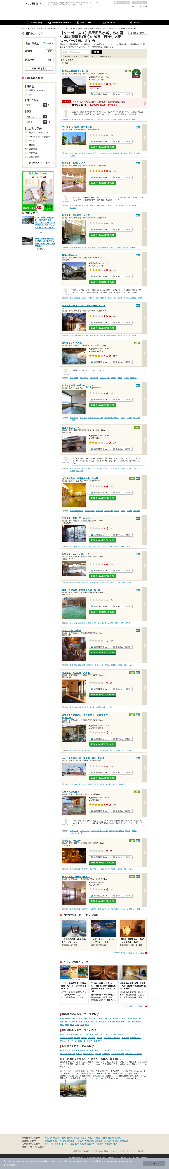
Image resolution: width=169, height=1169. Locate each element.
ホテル (84, 1038)
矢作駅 (120, 120)
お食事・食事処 (71, 1034)
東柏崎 (68, 1018)
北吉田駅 (73, 208)
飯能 (77, 1144)
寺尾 (62, 1025)
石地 (101, 1018)
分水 (62, 1021)
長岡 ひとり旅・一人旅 (99, 831)
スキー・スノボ (117, 1054)
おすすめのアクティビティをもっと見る (129, 953)
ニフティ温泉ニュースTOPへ (133, 1006)
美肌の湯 (81, 1041)
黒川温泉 (107, 1141)
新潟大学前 (136, 1021)
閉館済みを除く (106, 56)
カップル (103, 1034)
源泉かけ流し (135, 1038)
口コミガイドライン (118, 1151)
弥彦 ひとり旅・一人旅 (109, 205)
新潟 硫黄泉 (74, 378)
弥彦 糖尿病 (85, 120)
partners (53, 1161)
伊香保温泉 (89, 1141)
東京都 (83, 1138)
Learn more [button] (9, 1165)
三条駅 (72, 156)
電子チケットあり (71, 56)
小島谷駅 (136, 511)
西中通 (75, 1018)
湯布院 (115, 1141)
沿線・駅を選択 (39, 68)
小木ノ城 (107, 1018)
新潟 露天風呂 (83, 707)
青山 (72, 1025)
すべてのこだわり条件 (39, 163)
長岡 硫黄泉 (74, 418)
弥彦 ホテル (104, 153)
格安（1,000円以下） (133, 1034)
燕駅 (130, 153)
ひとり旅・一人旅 (116, 1034)
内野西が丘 (121, 1021)
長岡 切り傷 (108, 511)
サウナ (99, 1038)
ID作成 (144, 6)
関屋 (77, 1025)
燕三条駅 (124, 153)
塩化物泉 (91, 1038)
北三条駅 (137, 153)
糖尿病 (89, 1041)
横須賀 (57, 1144)
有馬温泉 (62, 1141)
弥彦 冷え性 (105, 120)
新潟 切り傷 (84, 378)
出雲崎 (115, 1018)
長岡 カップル (85, 831)
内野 (129, 1021)
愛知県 (111, 1138)
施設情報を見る (100, 94)
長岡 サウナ (82, 784)
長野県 (104, 1138)
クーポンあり (89, 56)
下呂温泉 (79, 1141)
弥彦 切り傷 (95, 120)
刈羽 (86, 1018)
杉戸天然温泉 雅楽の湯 (78, 1071)
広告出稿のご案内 (101, 1151)
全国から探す (47, 43)
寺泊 (140, 1018)
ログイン (135, 6)
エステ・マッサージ (68, 1041)
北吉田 (86, 1021)
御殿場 (83, 1144)
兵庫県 (70, 1138)
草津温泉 (48, 1141)
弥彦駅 (113, 120)
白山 (82, 1025)
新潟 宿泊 (73, 546)
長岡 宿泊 (83, 418)
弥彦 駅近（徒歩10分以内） (88, 153)
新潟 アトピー (95, 869)
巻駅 (128, 546)
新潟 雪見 (90, 665)
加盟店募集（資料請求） (81, 1151)
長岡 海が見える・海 (95, 418)
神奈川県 (48, 1138)
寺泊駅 (116, 511)
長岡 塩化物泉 (90, 511)
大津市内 (108, 1144)
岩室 (92, 1021)
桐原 (135, 1018)
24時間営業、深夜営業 (39, 136)
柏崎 (62, 1018)
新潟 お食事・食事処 (118, 468)
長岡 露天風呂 (93, 784)
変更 (50, 51)
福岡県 (118, 1138)
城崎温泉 (70, 1141)
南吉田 (75, 1021)
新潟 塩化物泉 (75, 468)
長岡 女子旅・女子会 (116, 831)
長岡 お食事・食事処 (111, 418)
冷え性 (82, 1034)
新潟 (87, 1025)
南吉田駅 (127, 120)
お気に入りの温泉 (122, 2)
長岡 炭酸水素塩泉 (76, 511)
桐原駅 (123, 511)
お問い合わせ (142, 1151)
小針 (67, 1025)
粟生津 (68, 1021)
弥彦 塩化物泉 (75, 120)
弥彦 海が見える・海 (105, 909)
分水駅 (129, 511)
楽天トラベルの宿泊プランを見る (102, 147)
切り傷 (77, 1038)
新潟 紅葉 (81, 665)
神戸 (115, 1144)
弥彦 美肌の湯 (83, 205)
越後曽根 (102, 1021)
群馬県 (76, 1138)
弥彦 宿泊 (73, 153)
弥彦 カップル (95, 205)
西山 (91, 1018)
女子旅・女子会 (66, 1038)
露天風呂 (90, 1034)
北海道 (97, 1138)
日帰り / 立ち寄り (37, 90)
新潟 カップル (105, 378)
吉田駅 (134, 120)
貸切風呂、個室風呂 (112, 1038)
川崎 (51, 1144)
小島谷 (129, 1018)
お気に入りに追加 (123, 94)
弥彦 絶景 (93, 909)
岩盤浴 (32, 145)
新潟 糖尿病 (82, 546)
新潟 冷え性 (94, 378)
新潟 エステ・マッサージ (100, 468)
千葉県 (63, 1138)
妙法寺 (122, 1018)
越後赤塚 (111, 1021)
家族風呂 (125, 1038)
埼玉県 (56, 1138)
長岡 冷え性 (74, 831)
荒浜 (81, 1018)
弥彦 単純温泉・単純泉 (78, 298)
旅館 (97, 1034)
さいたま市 (69, 1144)
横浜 (46, 1144)
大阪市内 (91, 1144)
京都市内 (99, 1144)
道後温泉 (98, 1141)
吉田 (81, 1021)
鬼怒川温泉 (124, 1141)
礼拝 (96, 1018)
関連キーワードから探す (33, 1147)
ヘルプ (131, 1151)
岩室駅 (120, 378)
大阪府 (90, 1138)
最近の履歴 (139, 2)
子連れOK (98, 1041)
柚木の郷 (96, 1076)
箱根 (55, 1141)
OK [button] (154, 1163)
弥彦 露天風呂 (114, 153)
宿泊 (62, 1034)
